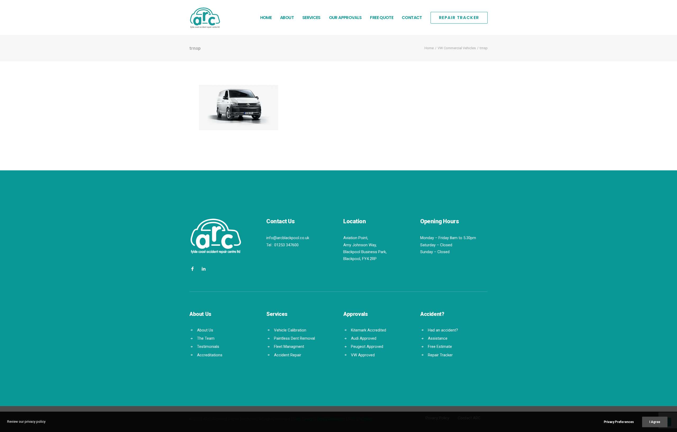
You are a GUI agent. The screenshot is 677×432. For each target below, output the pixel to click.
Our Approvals (345, 18)
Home (266, 18)
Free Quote (381, 18)
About (287, 18)
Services (311, 18)
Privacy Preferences (619, 422)
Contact (412, 18)
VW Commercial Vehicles (457, 48)
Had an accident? (443, 330)
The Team (205, 338)
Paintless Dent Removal (294, 338)
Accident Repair (287, 355)
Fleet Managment (289, 346)
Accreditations (209, 355)
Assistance (437, 338)
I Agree (654, 422)
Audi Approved (363, 338)
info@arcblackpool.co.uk (287, 237)
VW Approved (363, 355)
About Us (205, 330)
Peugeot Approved (367, 346)
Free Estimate (440, 346)
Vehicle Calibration (290, 330)
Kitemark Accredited (368, 330)
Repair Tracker (440, 355)
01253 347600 (286, 245)
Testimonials (208, 346)
